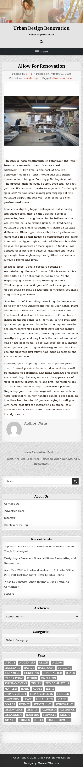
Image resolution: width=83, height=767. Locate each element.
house (37, 689)
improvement (15, 694)
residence (67, 710)
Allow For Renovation (41, 66)
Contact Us (11, 504)
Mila (29, 74)
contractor (52, 673)
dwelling (48, 678)
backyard (12, 668)
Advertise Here (14, 511)
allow (55, 78)
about (10, 663)
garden (11, 689)
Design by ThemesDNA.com (41, 763)
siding (65, 715)
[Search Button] (41, 42)
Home (25, 689)
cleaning (12, 673)
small (10, 720)
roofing (32, 715)
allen (43, 663)
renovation (67, 78)
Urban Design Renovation (41, 28)
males (10, 704)
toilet (38, 720)
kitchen (63, 694)
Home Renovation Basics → (41, 452)
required (49, 710)
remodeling (30, 78)
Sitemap (9, 518)
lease (28, 699)
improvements (41, 694)
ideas (50, 689)
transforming (58, 720)
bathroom (46, 668)
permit (24, 704)
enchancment (16, 683)
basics (29, 668)
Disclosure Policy (16, 525)
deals (70, 673)
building (64, 668)
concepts (31, 673)
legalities (44, 699)
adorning (27, 663)
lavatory (12, 699)
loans (62, 699)
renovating (64, 704)
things (24, 720)
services (49, 715)
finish (36, 683)
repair (32, 710)
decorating (14, 678)
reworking (13, 715)
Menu (44, 51)
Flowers (9, 594)
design (32, 678)
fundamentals (57, 683)
